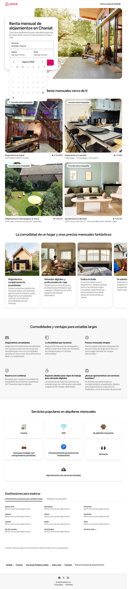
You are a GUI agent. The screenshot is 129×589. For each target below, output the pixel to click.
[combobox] (31, 45)
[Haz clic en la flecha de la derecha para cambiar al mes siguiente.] (42, 62)
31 (13, 98)
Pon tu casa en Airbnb (110, 4)
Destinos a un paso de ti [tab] (56, 499)
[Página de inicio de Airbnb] (11, 4)
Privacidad (58, 585)
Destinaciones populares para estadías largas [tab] (24, 499)
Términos (69, 585)
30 (43, 93)
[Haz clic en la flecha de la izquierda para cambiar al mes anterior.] (13, 62)
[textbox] (20, 54)
